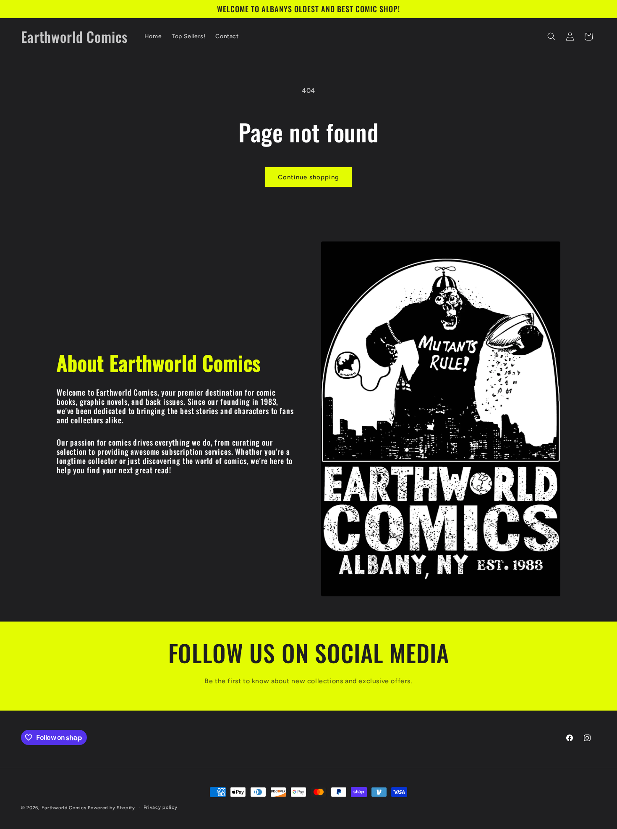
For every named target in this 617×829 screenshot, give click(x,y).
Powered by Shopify (111, 808)
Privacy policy (161, 807)
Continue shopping (308, 177)
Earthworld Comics (64, 808)
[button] (551, 36)
